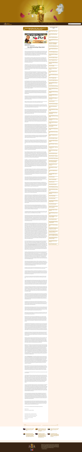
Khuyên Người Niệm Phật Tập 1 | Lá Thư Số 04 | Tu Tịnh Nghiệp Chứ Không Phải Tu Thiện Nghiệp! (53, 43)
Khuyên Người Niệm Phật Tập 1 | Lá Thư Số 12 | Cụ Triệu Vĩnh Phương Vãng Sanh (53, 63)
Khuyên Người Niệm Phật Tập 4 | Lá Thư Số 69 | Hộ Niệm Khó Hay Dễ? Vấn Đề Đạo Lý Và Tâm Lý (53, 231)
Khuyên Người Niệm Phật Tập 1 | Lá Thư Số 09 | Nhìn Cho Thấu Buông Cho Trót (53, 55)
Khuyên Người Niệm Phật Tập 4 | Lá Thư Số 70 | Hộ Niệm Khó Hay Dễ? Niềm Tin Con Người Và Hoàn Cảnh (53, 235)
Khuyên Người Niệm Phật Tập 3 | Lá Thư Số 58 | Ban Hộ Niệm (53, 198)
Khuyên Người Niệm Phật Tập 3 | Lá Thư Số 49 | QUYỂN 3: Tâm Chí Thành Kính (53, 174)
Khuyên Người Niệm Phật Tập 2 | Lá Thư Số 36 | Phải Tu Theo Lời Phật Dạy (53, 132)
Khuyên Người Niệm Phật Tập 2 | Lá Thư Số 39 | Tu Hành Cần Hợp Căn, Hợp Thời (53, 141)
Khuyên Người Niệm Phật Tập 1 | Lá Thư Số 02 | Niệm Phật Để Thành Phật (53, 31)
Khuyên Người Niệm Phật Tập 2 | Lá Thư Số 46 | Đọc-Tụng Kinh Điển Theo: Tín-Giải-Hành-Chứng (53, 161)
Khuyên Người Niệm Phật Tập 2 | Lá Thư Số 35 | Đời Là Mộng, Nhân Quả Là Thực (53, 129)
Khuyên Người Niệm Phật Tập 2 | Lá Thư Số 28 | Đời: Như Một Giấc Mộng (53, 106)
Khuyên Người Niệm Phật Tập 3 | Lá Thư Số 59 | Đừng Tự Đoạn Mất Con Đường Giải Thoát (53, 201)
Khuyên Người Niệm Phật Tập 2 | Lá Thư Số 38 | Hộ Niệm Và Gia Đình (53, 138)
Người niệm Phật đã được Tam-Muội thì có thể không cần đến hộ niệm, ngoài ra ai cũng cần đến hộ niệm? (42, 429)
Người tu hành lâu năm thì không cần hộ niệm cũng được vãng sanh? (55, 429)
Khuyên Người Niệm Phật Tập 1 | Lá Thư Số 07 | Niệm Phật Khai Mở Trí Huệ (53, 49)
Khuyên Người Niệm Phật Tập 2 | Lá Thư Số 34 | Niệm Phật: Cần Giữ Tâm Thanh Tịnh (53, 126)
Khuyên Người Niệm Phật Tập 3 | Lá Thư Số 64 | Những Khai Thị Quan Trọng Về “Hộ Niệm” (53, 216)
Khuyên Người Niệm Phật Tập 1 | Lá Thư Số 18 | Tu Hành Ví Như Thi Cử (53, 80)
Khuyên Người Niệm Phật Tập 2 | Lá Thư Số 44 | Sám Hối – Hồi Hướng (53, 156)
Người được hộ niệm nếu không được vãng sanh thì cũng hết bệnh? (30, 429)
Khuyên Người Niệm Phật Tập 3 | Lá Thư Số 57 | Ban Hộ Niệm (53, 195)
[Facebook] (31, 450)
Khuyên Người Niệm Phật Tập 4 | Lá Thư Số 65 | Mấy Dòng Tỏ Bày (53, 219)
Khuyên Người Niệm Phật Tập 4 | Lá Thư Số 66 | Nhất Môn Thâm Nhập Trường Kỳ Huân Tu (53, 222)
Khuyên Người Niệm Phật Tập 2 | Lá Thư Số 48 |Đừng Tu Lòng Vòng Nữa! (53, 168)
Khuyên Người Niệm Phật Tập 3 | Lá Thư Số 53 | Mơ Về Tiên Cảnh (53, 184)
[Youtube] (32, 450)
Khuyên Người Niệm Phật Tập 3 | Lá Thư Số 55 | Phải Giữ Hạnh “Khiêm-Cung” (53, 190)
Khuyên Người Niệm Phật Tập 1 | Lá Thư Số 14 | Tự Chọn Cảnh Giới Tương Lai (53, 68)
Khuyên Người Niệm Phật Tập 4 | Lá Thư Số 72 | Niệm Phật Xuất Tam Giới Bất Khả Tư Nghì (53, 238)
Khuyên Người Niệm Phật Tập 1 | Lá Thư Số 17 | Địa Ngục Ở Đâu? (53, 77)
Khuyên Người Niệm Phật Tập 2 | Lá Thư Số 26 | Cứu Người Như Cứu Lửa (53, 171)
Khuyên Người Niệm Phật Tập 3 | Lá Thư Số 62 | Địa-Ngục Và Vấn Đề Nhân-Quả (53, 210)
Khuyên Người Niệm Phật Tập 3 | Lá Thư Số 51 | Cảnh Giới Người (53, 179)
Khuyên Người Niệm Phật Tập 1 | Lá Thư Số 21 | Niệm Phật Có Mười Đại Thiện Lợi (53, 89)
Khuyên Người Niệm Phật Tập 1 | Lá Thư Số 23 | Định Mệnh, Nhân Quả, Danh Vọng (53, 95)
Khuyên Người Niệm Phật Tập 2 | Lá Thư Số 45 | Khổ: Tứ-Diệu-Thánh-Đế (53, 158)
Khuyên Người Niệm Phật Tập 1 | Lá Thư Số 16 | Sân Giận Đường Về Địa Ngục (53, 75)
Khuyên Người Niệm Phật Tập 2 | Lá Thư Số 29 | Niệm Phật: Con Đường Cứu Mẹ (53, 110)
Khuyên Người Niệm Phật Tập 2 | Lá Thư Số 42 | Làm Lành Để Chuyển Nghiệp (53, 150)
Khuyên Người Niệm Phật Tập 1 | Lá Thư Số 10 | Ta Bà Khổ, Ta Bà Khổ (53, 57)
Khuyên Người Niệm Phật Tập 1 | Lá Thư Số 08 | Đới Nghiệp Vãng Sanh (53, 51)
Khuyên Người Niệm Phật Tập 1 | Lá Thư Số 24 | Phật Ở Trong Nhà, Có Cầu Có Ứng (53, 98)
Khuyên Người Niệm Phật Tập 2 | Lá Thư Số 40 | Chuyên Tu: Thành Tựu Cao (53, 144)
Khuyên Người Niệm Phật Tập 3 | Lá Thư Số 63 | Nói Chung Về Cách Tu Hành (53, 213)
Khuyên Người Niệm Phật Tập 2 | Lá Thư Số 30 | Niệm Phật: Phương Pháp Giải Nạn (53, 113)
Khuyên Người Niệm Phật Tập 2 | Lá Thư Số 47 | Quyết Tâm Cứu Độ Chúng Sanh (53, 164)
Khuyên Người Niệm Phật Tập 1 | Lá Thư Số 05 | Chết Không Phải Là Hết (53, 46)
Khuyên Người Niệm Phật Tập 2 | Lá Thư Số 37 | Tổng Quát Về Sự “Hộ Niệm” (53, 135)
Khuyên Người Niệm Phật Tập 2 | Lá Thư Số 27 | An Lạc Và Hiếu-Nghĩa (53, 103)
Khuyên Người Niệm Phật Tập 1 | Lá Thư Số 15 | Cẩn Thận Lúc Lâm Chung (53, 72)
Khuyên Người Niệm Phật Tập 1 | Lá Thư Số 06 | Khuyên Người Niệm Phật (53, 34)
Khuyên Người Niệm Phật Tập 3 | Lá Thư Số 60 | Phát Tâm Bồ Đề (53, 204)
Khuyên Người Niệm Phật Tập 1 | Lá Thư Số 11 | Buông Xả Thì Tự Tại (53, 60)
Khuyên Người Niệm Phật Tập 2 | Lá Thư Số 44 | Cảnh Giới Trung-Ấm (53, 153)
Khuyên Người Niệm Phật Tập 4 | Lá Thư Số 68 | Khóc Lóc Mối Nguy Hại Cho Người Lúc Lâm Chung (53, 228)
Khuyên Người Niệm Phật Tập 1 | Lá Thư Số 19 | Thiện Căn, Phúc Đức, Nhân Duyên (53, 83)
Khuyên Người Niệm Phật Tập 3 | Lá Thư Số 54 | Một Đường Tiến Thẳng (53, 186)
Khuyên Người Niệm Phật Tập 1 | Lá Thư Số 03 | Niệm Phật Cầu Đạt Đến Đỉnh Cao (53, 40)
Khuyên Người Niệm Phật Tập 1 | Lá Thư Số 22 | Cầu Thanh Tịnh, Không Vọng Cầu (53, 92)
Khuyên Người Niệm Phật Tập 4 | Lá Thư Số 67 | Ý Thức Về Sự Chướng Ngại (53, 225)
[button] (46, 31)
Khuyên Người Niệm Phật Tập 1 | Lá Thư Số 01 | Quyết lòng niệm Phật (53, 37)
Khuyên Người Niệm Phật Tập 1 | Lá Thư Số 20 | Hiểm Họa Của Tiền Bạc (53, 86)
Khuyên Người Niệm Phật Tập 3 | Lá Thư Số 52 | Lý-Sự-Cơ (53, 181)
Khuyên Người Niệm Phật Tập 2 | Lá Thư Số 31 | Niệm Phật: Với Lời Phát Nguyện (53, 116)
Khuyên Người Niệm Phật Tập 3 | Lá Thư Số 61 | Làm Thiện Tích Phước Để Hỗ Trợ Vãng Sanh (53, 207)
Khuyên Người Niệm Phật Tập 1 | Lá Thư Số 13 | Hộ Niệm (53, 65)
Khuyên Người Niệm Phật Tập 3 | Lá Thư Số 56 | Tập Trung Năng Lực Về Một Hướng (53, 193)
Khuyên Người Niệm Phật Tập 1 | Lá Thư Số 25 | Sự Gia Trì (53, 101)
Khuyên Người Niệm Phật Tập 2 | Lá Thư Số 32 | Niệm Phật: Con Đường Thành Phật (53, 119)
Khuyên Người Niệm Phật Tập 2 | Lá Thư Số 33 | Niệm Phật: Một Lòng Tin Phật (53, 122)
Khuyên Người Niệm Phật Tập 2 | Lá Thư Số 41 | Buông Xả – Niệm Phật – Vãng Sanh (53, 147)
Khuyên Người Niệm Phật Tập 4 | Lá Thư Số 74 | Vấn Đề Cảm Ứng (53, 244)
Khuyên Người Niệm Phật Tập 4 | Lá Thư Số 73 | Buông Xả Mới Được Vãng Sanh (53, 241)
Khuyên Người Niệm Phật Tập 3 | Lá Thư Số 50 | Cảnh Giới (53, 176)
